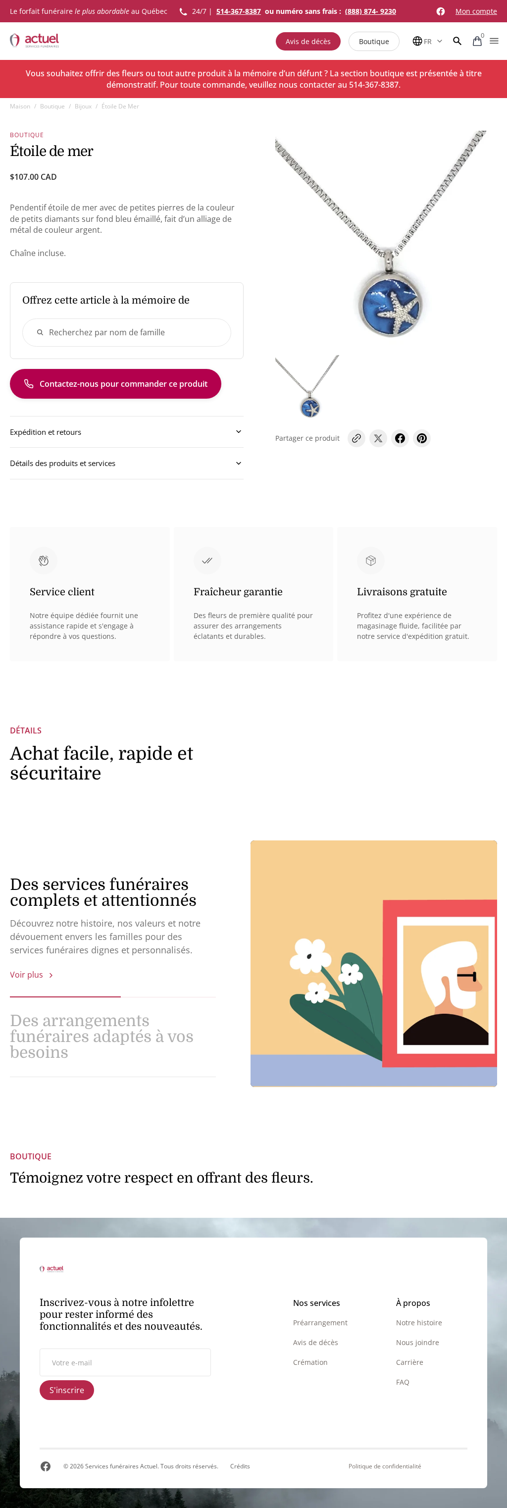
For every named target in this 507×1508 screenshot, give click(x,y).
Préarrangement (320, 1322)
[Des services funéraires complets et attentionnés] (374, 963)
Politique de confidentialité (385, 1466)
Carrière (409, 1362)
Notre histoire (419, 1322)
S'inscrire (67, 1390)
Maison (20, 106)
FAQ (402, 1382)
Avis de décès (308, 41)
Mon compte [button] (476, 11)
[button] (457, 41)
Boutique (374, 41)
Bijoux (83, 106)
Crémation (310, 1362)
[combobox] (126, 332)
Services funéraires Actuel (121, 1466)
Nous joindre (417, 1342)
